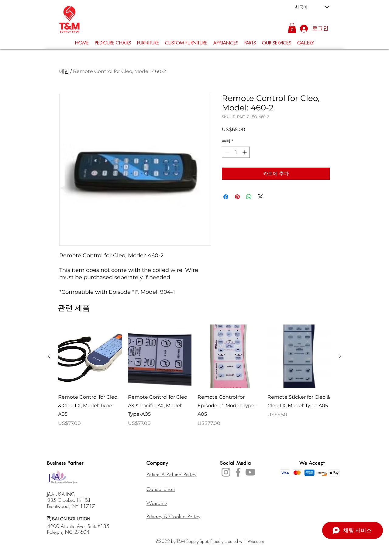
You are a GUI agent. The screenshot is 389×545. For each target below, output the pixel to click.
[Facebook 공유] (225, 196)
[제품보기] (90, 356)
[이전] (49, 356)
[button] (292, 28)
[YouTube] (250, 472)
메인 (64, 71)
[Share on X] (260, 196)
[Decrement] (226, 152)
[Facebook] (238, 472)
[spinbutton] (235, 152)
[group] (194, 380)
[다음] (339, 356)
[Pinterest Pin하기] (237, 196)
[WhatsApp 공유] (249, 196)
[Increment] (245, 152)
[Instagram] (226, 472)
